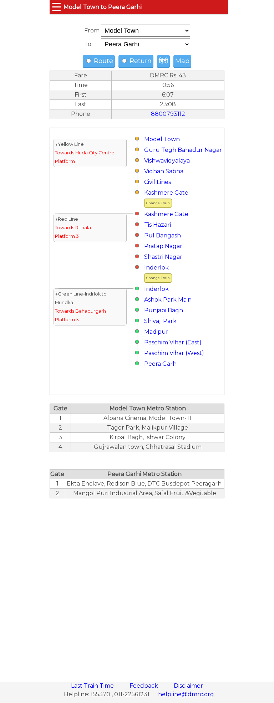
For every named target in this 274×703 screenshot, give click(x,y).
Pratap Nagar (163, 246)
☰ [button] (56, 7)
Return (140, 61)
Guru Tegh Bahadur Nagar (183, 150)
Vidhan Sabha (163, 171)
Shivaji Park (160, 321)
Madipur (156, 331)
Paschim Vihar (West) (174, 353)
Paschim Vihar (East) (173, 342)
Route (102, 61)
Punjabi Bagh (163, 310)
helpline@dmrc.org (186, 694)
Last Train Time (93, 685)
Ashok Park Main (168, 299)
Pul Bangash (162, 235)
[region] (137, 586)
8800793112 (168, 114)
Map (182, 61)
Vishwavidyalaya (167, 160)
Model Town (162, 139)
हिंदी (163, 61)
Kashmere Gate (166, 192)
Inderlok (156, 267)
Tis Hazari (157, 224)
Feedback (144, 685)
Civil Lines (157, 182)
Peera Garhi (161, 363)
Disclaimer (188, 685)
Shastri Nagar (163, 256)
